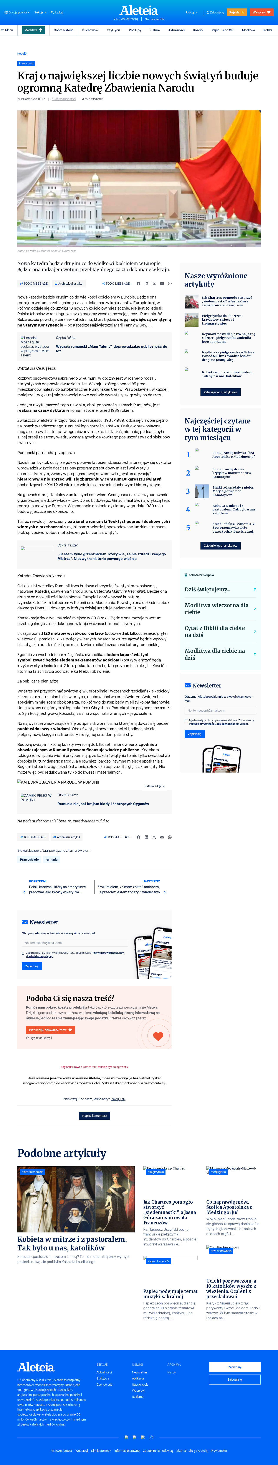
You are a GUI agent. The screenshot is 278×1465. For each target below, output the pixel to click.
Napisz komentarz (94, 1116)
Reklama (137, 1397)
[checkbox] (23, 953)
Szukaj (59, 12)
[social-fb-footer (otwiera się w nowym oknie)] (135, 1437)
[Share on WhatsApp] (170, 283)
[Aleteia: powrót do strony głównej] (139, 9)
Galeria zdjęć (153, 786)
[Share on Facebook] (138, 283)
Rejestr (234, 12)
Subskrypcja (140, 1384)
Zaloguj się (217, 12)
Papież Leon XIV (222, 30)
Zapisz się (31, 966)
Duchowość (90, 30)
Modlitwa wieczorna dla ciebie (217, 609)
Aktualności (176, 30)
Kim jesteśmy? (101, 1451)
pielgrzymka (156, 1172)
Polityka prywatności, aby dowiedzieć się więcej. (219, 724)
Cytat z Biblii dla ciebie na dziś (215, 631)
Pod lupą (135, 30)
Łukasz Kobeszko (64, 99)
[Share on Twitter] (154, 283)
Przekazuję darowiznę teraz (48, 1030)
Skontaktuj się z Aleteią (191, 1451)
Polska (267, 30)
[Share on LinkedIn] (146, 283)
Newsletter (139, 1372)
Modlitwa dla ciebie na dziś (215, 654)
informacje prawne (127, 1451)
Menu (9, 30)
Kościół (198, 30)
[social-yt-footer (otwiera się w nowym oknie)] (127, 1437)
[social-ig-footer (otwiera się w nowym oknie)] (151, 1437)
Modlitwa (31, 30)
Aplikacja (138, 1378)
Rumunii (90, 378)
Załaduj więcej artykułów (220, 392)
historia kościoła (32, 1172)
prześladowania (221, 1251)
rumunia (52, 859)
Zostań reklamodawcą (158, 1451)
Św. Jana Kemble (154, 19)
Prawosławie (29, 859)
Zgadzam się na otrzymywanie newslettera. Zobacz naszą (75, 954)
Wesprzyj (259, 12)
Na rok (171, 1372)
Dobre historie (63, 30)
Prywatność (219, 1451)
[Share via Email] (162, 283)
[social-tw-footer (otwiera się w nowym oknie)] (143, 1437)
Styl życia (113, 30)
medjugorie (218, 1172)
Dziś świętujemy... (207, 589)
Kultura (155, 30)
